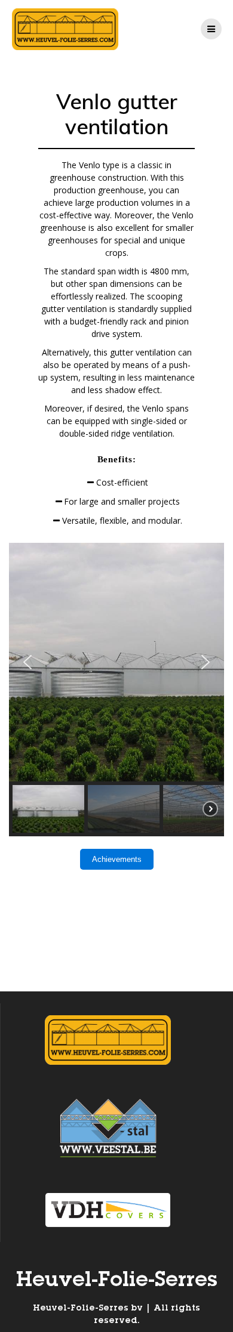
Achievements (117, 859)
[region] (116, 689)
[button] (27, 662)
